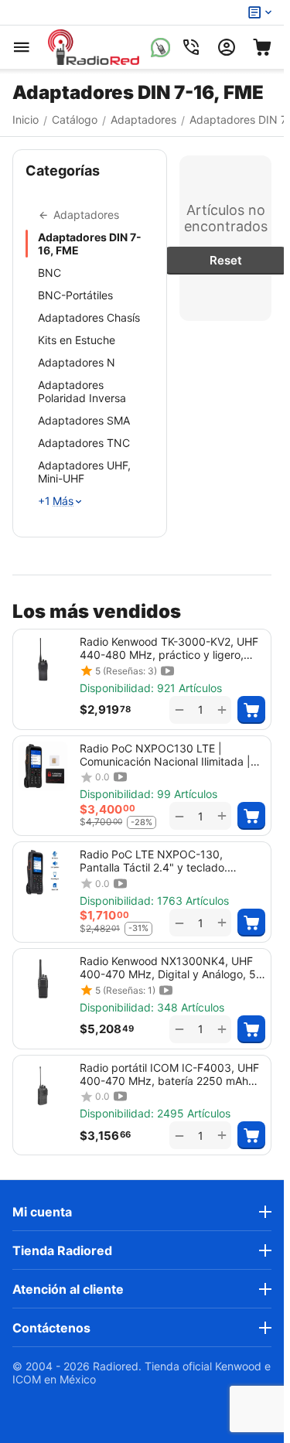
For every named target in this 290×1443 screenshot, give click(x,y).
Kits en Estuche (76, 339)
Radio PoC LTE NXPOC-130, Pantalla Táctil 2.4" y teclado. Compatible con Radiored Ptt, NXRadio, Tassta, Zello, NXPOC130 (169, 861)
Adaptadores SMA (84, 420)
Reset (226, 260)
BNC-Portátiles (75, 295)
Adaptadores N (76, 362)
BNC (49, 272)
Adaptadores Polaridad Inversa (82, 391)
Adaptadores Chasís (89, 317)
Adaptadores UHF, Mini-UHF (84, 472)
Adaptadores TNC (84, 442)
